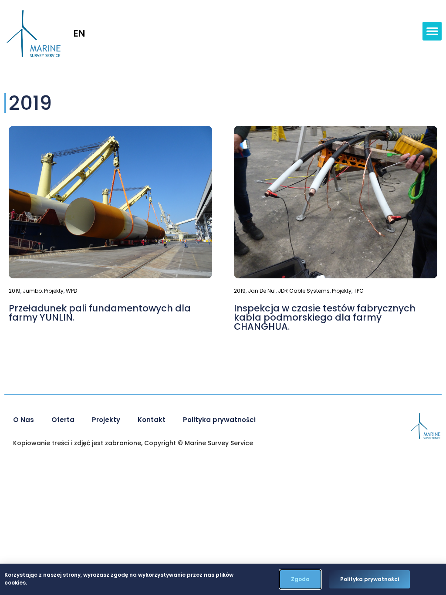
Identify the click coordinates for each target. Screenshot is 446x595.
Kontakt (152, 419)
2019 (14, 290)
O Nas (23, 419)
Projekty (54, 290)
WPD (71, 290)
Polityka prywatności (219, 419)
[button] (432, 31)
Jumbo (32, 290)
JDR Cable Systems (304, 290)
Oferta (62, 419)
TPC (359, 290)
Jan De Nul (262, 290)
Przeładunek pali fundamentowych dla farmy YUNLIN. (100, 313)
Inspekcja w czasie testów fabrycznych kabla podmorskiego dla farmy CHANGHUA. (325, 317)
